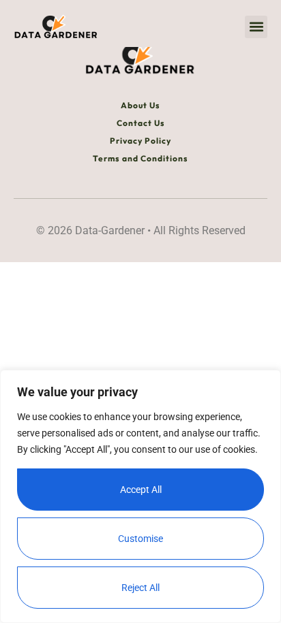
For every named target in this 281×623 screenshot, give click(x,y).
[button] (256, 27)
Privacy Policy (140, 140)
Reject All (140, 587)
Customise (140, 538)
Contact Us (141, 123)
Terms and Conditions (140, 158)
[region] (140, 496)
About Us (140, 105)
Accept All (141, 489)
